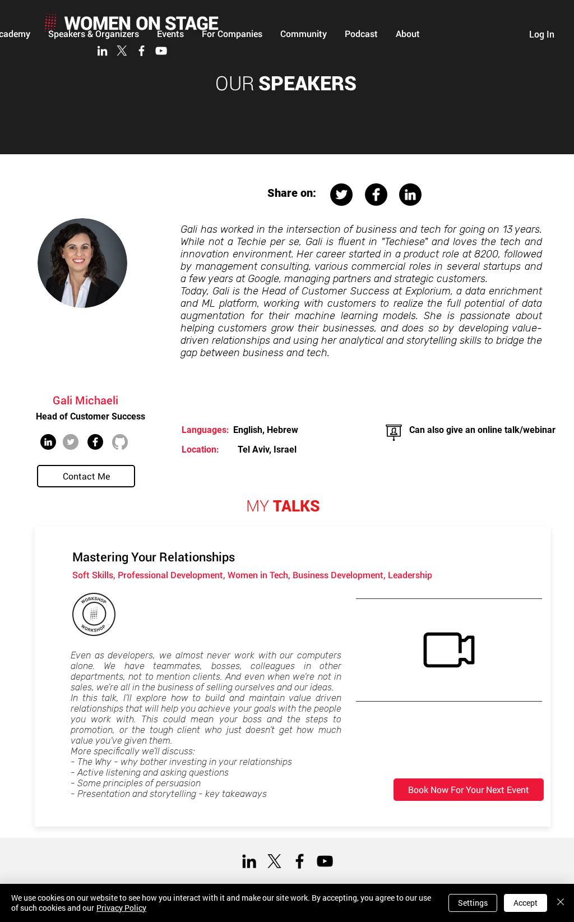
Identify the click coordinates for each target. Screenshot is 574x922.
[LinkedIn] (102, 51)
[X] (122, 51)
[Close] (560, 903)
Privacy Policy (121, 907)
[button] (303, 34)
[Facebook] (142, 51)
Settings (473, 902)
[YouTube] (161, 51)
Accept (525, 902)
